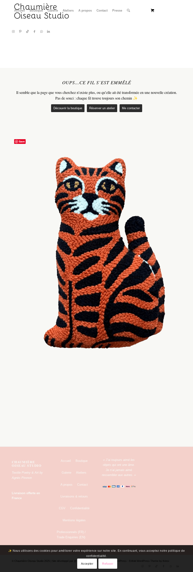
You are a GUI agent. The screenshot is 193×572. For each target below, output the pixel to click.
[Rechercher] (128, 10)
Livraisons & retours (74, 496)
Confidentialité (79, 508)
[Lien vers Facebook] (34, 31)
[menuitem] (19, 10)
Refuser (107, 563)
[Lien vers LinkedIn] (48, 31)
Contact (82, 484)
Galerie (66, 472)
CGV (62, 508)
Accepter (87, 563)
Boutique (82, 461)
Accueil (66, 461)
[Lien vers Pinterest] (20, 31)
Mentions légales (74, 520)
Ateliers (81, 472)
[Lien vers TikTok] (27, 31)
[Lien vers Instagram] (13, 31)
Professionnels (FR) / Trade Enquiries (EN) (71, 534)
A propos (66, 484)
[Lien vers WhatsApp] (41, 31)
